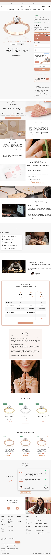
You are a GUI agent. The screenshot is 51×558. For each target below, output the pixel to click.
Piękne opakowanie (11, 526)
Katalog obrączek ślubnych (39, 534)
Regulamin (2, 531)
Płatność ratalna (19, 521)
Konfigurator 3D (10, 518)
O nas (2, 518)
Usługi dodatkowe (11, 519)
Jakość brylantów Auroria (10, 522)
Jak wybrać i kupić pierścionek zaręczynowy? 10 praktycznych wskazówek (42, 529)
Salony (39, 9)
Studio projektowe (3, 527)
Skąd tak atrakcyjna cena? (38, 30)
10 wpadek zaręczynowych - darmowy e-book (42, 524)
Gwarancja (28, 528)
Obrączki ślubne (10, 530)
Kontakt (2, 519)
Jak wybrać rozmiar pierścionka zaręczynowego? (40, 521)
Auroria (2, 12)
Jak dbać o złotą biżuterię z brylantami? (41, 523)
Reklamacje (28, 526)
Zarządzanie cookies (29, 533)
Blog (43, 9)
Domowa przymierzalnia (28, 530)
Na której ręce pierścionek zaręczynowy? (41, 526)
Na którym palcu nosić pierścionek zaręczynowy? (40, 519)
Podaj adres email (4, 542)
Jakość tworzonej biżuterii (10, 524)
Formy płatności (19, 519)
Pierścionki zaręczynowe (7, 12)
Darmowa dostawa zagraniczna (19, 523)
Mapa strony (3, 532)
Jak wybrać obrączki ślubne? (39, 530)
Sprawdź (37, 61)
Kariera (2, 522)
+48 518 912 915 (17, 510)
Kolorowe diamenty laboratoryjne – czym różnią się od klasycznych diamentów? (42, 533)
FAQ (27, 518)
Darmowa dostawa (19, 518)
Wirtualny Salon (28, 532)
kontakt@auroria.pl (8, 510)
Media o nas (3, 524)
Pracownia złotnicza (2, 529)
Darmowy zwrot (28, 524)
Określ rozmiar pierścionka (28, 520)
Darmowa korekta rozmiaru (29, 523)
